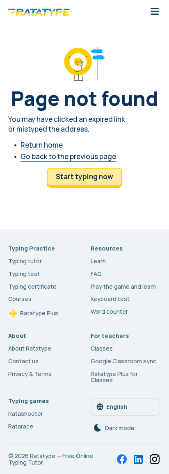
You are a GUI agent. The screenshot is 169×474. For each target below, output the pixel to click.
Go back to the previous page (68, 156)
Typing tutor (25, 261)
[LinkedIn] (138, 459)
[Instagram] (154, 459)
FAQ (96, 274)
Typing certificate (32, 286)
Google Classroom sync (123, 361)
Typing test (24, 274)
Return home (42, 145)
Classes (102, 348)
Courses (20, 299)
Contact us (23, 361)
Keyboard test (110, 299)
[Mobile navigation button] (154, 12)
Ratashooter (25, 413)
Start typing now (84, 176)
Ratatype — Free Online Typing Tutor (50, 459)
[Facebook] (122, 459)
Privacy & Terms (30, 374)
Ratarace (20, 426)
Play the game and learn (123, 286)
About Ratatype (29, 348)
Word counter (109, 311)
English (116, 406)
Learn (98, 261)
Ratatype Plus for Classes (114, 377)
